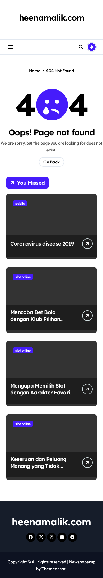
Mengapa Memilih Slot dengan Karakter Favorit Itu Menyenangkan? (41, 392)
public (20, 203)
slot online (23, 277)
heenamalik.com (51, 17)
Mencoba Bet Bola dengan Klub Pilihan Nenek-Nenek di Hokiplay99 (35, 322)
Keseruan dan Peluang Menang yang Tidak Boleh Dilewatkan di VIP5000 (38, 469)
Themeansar (53, 568)
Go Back (51, 162)
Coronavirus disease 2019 (42, 243)
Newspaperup (82, 561)
